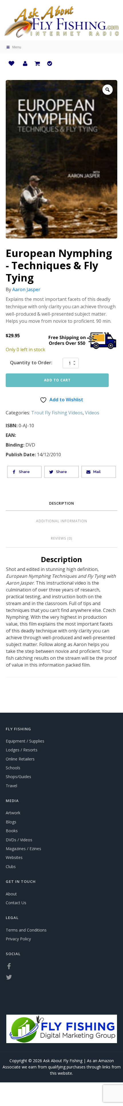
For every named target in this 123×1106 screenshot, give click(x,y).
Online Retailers (20, 759)
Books (12, 830)
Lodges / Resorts (21, 750)
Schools (13, 767)
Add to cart (57, 380)
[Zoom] (107, 90)
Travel (11, 785)
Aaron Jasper (26, 289)
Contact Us (16, 902)
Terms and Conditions (26, 930)
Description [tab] (61, 503)
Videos (92, 413)
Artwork (13, 812)
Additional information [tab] (61, 521)
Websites (14, 857)
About (11, 894)
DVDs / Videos (19, 839)
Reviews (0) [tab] (61, 538)
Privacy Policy (18, 938)
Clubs (11, 866)
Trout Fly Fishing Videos (57, 413)
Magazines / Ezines (23, 848)
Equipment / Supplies (25, 741)
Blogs (11, 822)
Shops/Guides (18, 776)
